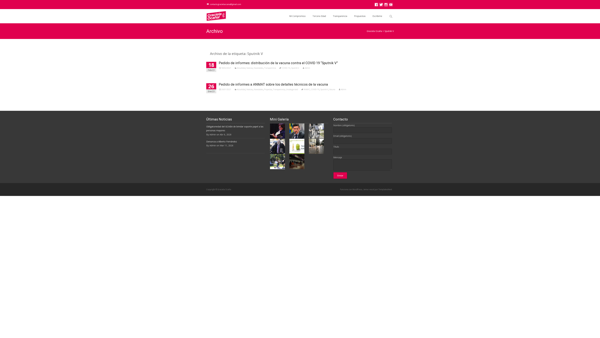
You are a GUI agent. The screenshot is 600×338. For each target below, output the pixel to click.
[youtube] (391, 5)
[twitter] (381, 5)
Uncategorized (292, 89)
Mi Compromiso (297, 16)
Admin (307, 68)
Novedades (258, 68)
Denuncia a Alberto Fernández (221, 141)
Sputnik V (295, 68)
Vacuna (332, 89)
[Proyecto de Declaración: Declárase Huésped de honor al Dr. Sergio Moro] (296, 130)
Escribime (377, 16)
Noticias (249, 68)
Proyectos (268, 89)
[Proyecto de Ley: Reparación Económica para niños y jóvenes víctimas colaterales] (277, 130)
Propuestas (360, 16)
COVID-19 (286, 68)
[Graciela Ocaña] (214, 15)
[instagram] (386, 5)
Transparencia (340, 16)
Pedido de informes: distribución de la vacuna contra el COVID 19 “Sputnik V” (278, 63)
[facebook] (376, 5)
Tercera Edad (319, 16)
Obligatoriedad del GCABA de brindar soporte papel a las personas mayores (234, 128)
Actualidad (241, 68)
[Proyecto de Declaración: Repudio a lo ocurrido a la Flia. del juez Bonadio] (277, 146)
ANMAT (307, 89)
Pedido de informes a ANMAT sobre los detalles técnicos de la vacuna (273, 84)
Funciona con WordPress (351, 189)
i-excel (372, 189)
